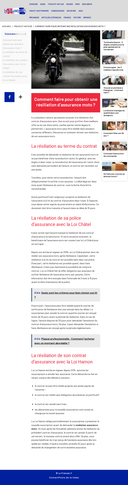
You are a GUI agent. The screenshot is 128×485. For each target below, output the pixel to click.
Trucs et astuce (23, 26)
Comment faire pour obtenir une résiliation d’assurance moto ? (13, 44)
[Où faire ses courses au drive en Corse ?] (114, 166)
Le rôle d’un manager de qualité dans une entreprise (114, 112)
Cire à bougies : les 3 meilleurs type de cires (114, 68)
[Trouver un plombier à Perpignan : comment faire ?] (114, 80)
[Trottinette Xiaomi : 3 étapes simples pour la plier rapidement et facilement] (114, 34)
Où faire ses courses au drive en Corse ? (114, 175)
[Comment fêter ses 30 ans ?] (114, 125)
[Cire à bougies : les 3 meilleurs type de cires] (114, 60)
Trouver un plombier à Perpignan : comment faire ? (113, 90)
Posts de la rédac (68, 477)
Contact (53, 477)
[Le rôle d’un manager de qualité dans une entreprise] (114, 103)
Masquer (21, 34)
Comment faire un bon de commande (114, 154)
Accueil (6, 26)
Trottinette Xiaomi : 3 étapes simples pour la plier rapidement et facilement (114, 46)
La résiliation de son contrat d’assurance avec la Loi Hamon (15, 76)
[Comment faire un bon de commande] (114, 146)
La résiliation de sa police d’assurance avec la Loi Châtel (15, 64)
